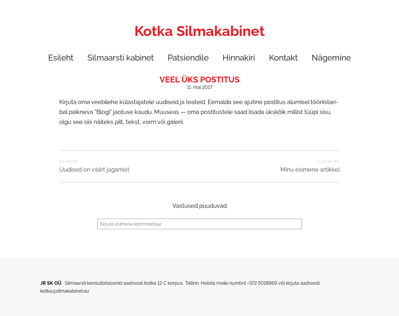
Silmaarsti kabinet (120, 58)
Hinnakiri (239, 58)
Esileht (60, 58)
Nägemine (331, 58)
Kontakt (283, 58)
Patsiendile (188, 58)
